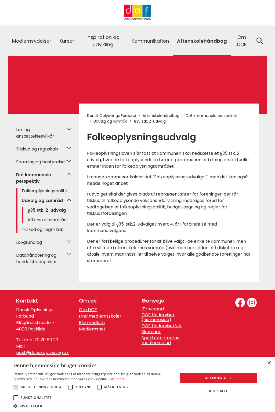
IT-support (153, 309)
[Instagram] (252, 302)
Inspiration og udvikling (103, 41)
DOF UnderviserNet (162, 325)
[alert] (137, 384)
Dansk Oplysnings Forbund (111, 115)
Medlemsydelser (31, 41)
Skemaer (151, 331)
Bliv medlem (92, 322)
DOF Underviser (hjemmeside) (158, 317)
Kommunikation (150, 41)
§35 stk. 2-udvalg (46, 210)
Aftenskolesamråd (47, 220)
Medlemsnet (92, 329)
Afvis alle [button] (218, 391)
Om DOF (242, 41)
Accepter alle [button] (218, 378)
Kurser (66, 41)
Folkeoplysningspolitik (45, 191)
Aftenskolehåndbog (202, 41)
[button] (93, 405)
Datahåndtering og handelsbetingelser (36, 258)
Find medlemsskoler (100, 316)
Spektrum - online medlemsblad (161, 340)
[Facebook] (240, 302)
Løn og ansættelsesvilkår (35, 133)
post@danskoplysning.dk (42, 353)
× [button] (269, 363)
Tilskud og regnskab (37, 149)
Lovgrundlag (29, 242)
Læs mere (117, 379)
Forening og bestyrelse (40, 162)
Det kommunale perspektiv (33, 178)
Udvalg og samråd (42, 200)
